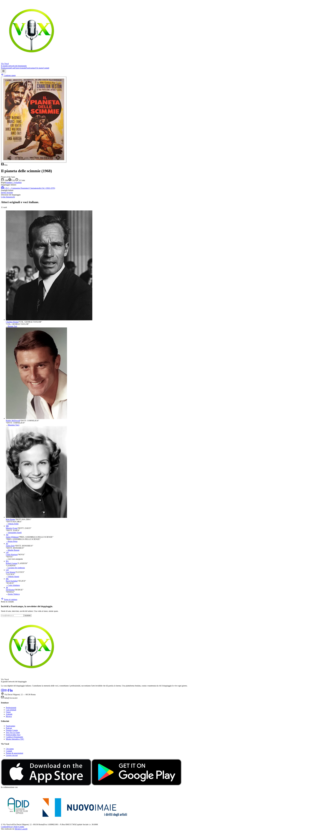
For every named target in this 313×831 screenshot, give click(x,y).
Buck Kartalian (12, 581)
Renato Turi (12, 326)
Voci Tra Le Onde (13, 732)
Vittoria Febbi (13, 524)
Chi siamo (39, 68)
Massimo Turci (13, 425)
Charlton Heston (12, 322)
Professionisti (6, 68)
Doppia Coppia (12, 730)
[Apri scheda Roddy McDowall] (36, 418)
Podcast (9, 728)
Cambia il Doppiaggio (14, 737)
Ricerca (9, 716)
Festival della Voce (13, 735)
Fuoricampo (30, 68)
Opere (17, 68)
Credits (21, 827)
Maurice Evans (11, 528)
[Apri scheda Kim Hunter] (36, 517)
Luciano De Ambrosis (16, 568)
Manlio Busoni (13, 550)
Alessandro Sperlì (15, 533)
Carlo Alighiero (14, 585)
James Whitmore (12, 537)
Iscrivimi (28, 615)
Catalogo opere (10, 75)
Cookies (4, 827)
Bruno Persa (12, 541)
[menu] (3, 71)
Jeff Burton (10, 590)
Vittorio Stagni (13, 576)
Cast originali (11, 710)
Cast (13, 68)
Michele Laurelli (21, 829)
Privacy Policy (13, 827)
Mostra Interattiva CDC (15, 739)
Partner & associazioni (14, 753)
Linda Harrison (12, 555)
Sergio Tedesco (14, 594)
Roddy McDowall (13, 421)
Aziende (22, 68)
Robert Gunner (11, 563)
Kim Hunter (10, 519)
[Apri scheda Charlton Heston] (49, 320)
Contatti (46, 68)
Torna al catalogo (10, 599)
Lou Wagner (11, 572)
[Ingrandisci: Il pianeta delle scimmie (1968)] (34, 120)
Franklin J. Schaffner (14, 182)
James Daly (10, 546)
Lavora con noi (12, 755)
